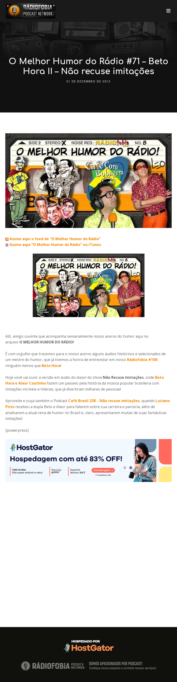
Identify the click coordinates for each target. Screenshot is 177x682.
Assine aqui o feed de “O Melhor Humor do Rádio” (54, 238)
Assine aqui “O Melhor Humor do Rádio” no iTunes (55, 244)
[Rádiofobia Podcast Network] (30, 11)
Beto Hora (51, 365)
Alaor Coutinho (32, 383)
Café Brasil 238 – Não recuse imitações (104, 400)
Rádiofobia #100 (142, 359)
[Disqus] (88, 539)
